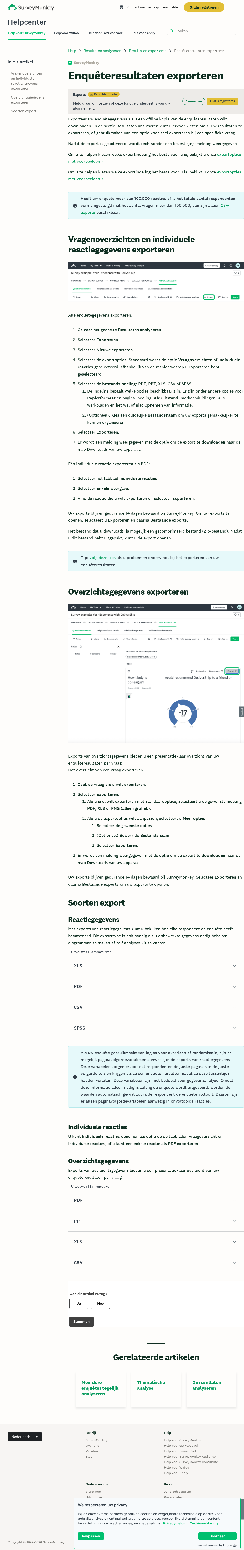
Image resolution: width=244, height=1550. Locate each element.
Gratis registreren (204, 7)
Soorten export (23, 111)
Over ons (92, 1445)
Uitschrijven (95, 1497)
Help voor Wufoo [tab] (66, 33)
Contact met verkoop (143, 7)
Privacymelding (176, 1523)
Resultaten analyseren (102, 50)
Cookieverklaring (204, 1523)
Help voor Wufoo (176, 1467)
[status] (156, 101)
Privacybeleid (174, 1497)
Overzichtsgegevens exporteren (28, 100)
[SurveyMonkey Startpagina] (31, 7)
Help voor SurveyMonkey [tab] (26, 33)
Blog (89, 1456)
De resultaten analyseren (206, 1385)
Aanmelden (171, 7)
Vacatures (93, 1451)
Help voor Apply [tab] (143, 33)
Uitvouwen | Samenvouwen (91, 952)
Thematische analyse (151, 1385)
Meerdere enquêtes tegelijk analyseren (99, 1388)
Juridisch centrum (177, 1491)
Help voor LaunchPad (180, 1451)
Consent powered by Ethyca (214, 1545)
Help (72, 50)
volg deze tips (103, 557)
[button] (156, 966)
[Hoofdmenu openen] (231, 7)
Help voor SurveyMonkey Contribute (191, 1462)
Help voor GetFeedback (181, 1445)
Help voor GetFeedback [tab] (105, 33)
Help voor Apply (176, 1473)
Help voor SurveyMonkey (182, 1440)
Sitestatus (93, 1491)
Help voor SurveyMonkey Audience (190, 1456)
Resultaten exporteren (148, 50)
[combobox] (25, 1436)
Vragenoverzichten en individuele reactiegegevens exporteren (26, 81)
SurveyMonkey (96, 1440)
